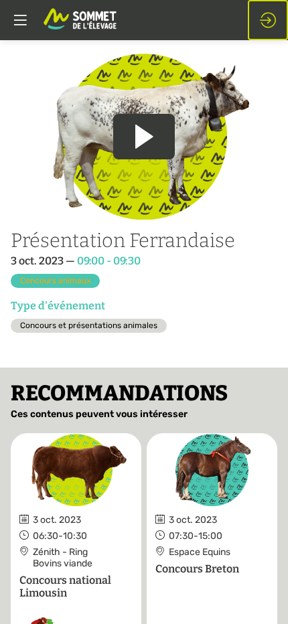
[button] (20, 20)
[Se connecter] (268, 20)
